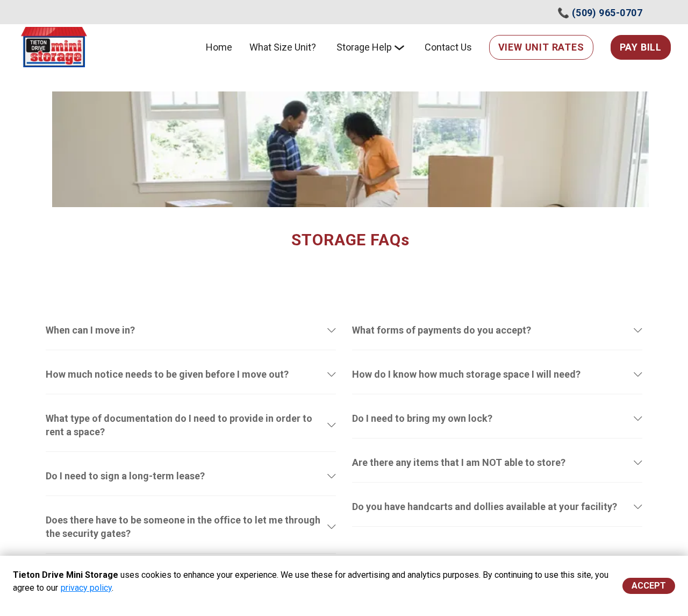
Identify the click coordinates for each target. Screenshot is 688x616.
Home (219, 47)
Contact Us (448, 47)
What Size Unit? (282, 47)
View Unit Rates (541, 47)
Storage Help (364, 47)
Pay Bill (641, 47)
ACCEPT (649, 585)
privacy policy (86, 588)
